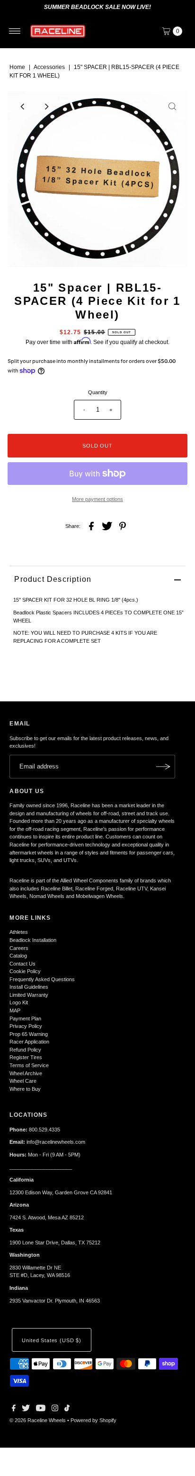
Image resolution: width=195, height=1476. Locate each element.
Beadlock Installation (32, 940)
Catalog (18, 955)
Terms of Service (29, 1065)
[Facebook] (14, 1409)
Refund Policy (25, 1050)
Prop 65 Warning (28, 1034)
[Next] (45, 106)
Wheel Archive (25, 1073)
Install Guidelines (28, 987)
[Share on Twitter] (107, 525)
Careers (18, 948)
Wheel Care (22, 1081)
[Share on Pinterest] (122, 525)
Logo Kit (18, 1002)
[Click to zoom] (172, 106)
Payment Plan (25, 1018)
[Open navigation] (15, 31)
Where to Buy (25, 1089)
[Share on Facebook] (91, 525)
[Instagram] (55, 1409)
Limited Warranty (28, 995)
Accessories (49, 67)
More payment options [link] (97, 499)
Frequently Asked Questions (42, 979)
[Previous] (22, 106)
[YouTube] (40, 1409)
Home (17, 67)
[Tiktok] (67, 1409)
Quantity (97, 392)
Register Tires (25, 1057)
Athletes (18, 932)
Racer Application (29, 1041)
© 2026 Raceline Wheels (37, 1420)
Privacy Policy (25, 1026)
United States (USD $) (51, 1340)
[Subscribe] (163, 766)
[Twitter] (26, 1409)
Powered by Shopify (93, 1420)
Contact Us (22, 964)
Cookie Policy (25, 971)
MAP (14, 1010)
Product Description (52, 579)
